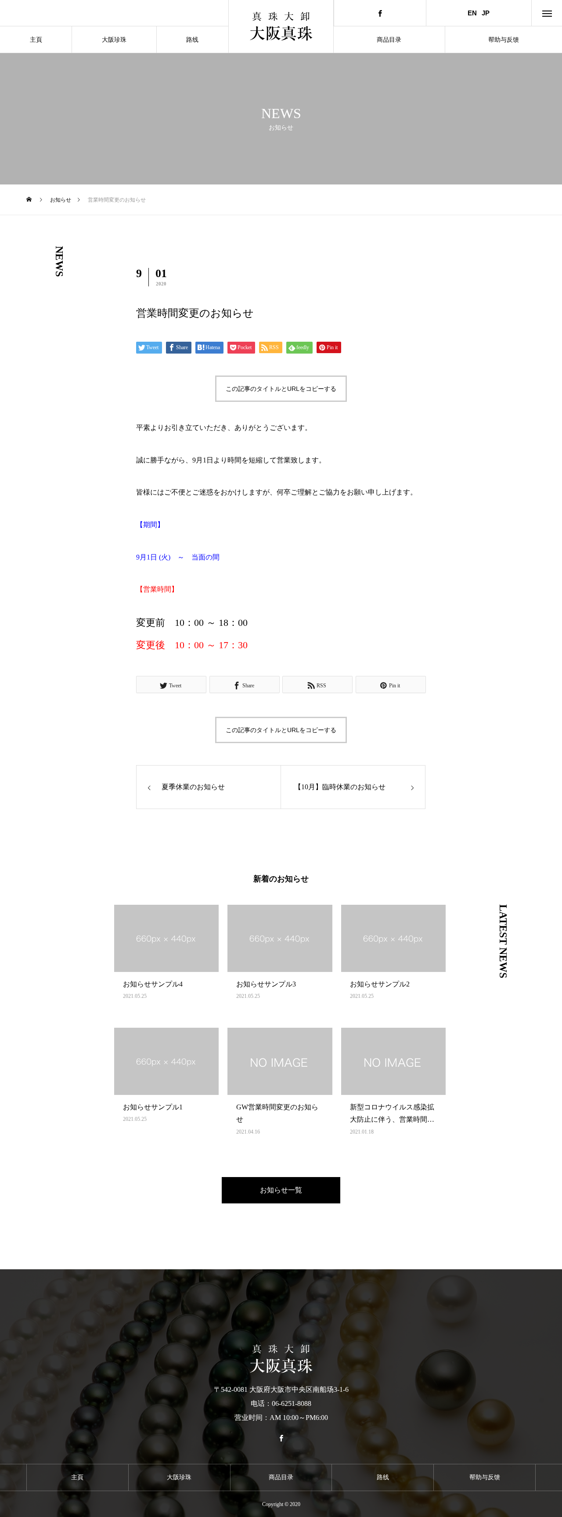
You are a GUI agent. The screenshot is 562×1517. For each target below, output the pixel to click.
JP (486, 13)
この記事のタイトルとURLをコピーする (281, 388)
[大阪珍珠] (281, 26)
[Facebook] (380, 13)
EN (472, 13)
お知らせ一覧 (281, 1190)
